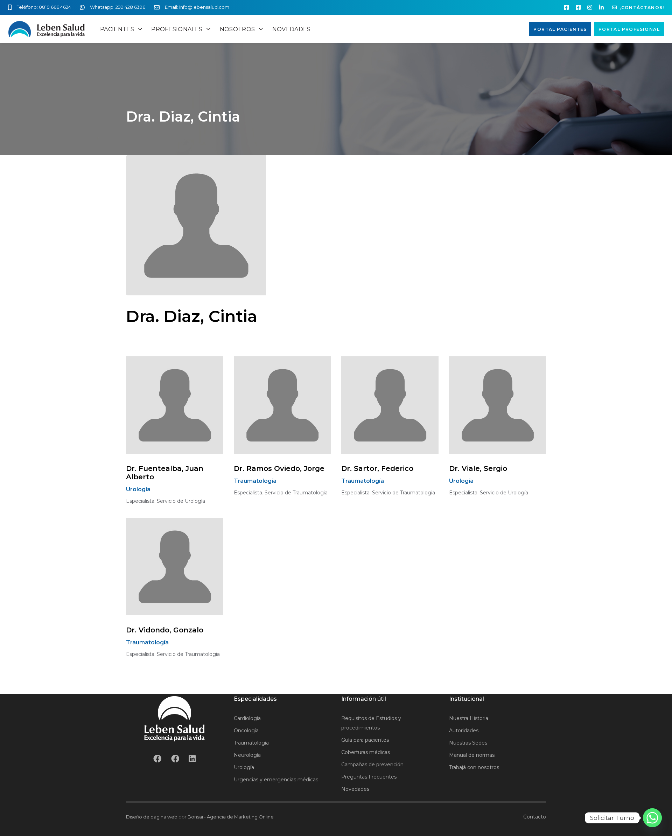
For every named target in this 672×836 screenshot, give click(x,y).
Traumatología (251, 743)
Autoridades (463, 730)
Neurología (247, 755)
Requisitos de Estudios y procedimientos (371, 723)
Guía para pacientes (365, 740)
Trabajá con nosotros (474, 767)
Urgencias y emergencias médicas (276, 779)
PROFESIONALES (176, 29)
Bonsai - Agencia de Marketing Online (231, 817)
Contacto (534, 817)
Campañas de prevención (372, 764)
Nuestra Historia (468, 718)
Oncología (246, 730)
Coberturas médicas (365, 752)
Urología (244, 767)
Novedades (355, 789)
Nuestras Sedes (468, 743)
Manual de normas (472, 755)
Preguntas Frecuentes (369, 777)
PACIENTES (117, 29)
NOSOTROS (237, 29)
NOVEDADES (291, 29)
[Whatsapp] (652, 817)
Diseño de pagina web (151, 817)
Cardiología (247, 718)
